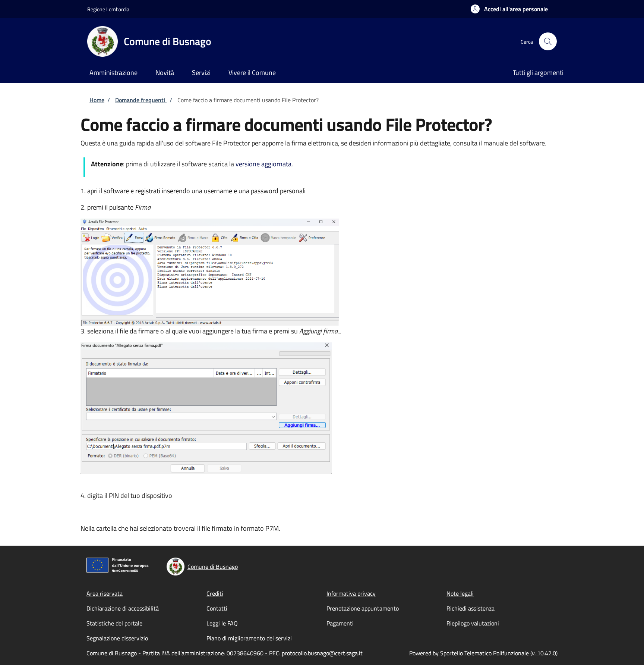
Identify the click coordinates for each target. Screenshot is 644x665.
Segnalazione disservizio (117, 638)
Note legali (460, 593)
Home (96, 99)
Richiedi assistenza (470, 608)
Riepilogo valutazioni (472, 623)
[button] (509, 9)
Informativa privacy (351, 593)
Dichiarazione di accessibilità (122, 608)
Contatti (216, 608)
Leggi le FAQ (222, 623)
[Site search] (548, 41)
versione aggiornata (263, 164)
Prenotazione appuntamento (362, 608)
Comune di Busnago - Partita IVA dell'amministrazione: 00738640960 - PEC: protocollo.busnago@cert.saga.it (224, 653)
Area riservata (104, 593)
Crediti (214, 593)
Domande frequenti (141, 99)
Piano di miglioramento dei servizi (249, 638)
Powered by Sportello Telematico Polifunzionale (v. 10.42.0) (483, 653)
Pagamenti (340, 623)
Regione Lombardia (108, 9)
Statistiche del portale (114, 623)
